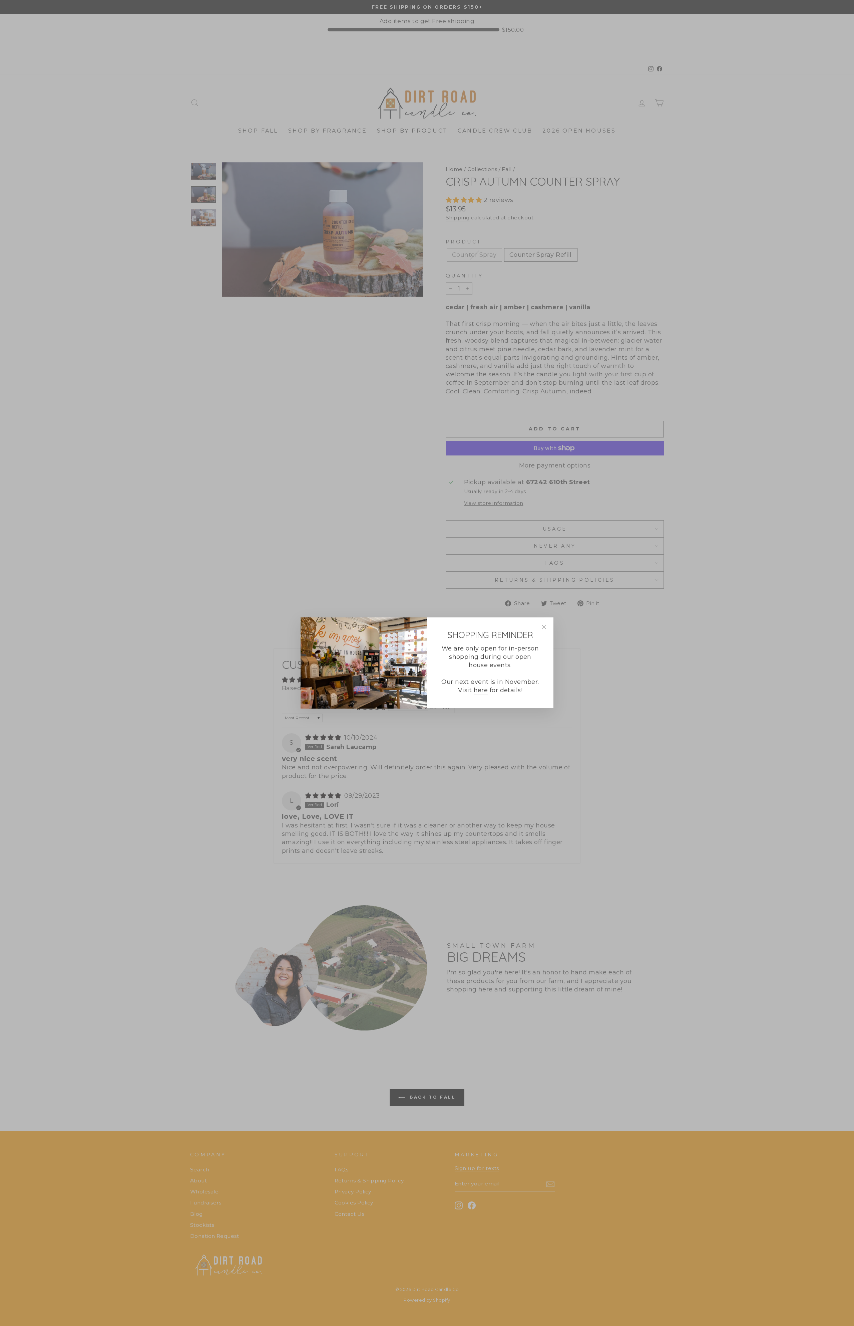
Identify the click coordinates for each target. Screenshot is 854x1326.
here (481, 690)
